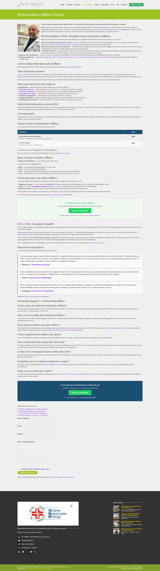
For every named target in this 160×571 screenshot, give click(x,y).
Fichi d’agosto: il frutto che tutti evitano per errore (131, 507)
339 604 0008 (74, 215)
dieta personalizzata (45, 57)
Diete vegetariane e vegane (27, 93)
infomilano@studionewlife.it (92, 215)
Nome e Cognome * (24, 418)
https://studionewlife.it (27, 544)
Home (62, 4)
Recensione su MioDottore (43, 291)
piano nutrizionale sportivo (60, 57)
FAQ (118, 4)
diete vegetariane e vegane (98, 57)
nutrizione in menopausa (79, 57)
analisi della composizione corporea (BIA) (63, 44)
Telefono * (21, 434)
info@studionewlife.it (27, 540)
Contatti (124, 4)
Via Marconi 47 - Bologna (29, 547)
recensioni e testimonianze (33, 296)
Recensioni (105, 4)
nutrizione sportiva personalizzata (76, 374)
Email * (20, 426)
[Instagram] (19, 552)
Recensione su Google (41, 264)
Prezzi (97, 4)
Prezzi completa (65, 153)
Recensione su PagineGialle (40, 277)
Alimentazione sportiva (26, 89)
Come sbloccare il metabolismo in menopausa (33, 413)
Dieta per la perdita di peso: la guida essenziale (33, 409)
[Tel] (35, 552)
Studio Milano (87, 4)
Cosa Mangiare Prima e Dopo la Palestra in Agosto (131, 522)
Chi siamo (69, 4)
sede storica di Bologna (74, 67)
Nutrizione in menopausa (27, 91)
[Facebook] (23, 552)
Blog (112, 4)
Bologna (28, 195)
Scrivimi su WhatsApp (80, 210)
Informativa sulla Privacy (34, 569)
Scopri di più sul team (97, 243)
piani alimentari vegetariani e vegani (51, 364)
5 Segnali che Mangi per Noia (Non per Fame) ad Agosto (130, 514)
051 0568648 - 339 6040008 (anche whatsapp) (35, 537)
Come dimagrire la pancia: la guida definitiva (32, 411)
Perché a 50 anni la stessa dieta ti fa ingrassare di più (131, 529)
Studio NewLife (77, 31)
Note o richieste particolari (26, 442)
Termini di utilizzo (47, 569)
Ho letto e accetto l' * (35, 469)
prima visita (22, 74)
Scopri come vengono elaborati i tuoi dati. (61, 477)
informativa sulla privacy (41, 469)
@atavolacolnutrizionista (109, 29)
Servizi (77, 4)
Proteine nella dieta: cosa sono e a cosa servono (33, 415)
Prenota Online (136, 5)
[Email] (31, 552)
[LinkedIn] (27, 552)
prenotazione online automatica (54, 195)
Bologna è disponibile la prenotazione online (61, 330)
